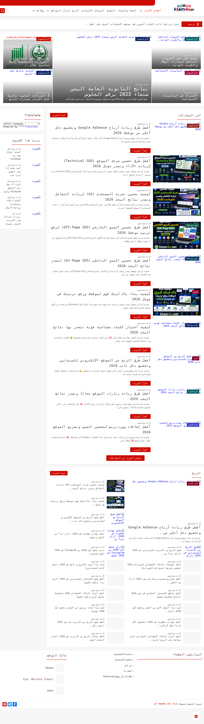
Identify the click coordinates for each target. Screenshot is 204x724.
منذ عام (15, 214)
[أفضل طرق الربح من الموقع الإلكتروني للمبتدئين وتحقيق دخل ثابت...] (115, 519)
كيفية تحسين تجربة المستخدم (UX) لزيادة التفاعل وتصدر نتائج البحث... (80, 486)
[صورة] (31, 153)
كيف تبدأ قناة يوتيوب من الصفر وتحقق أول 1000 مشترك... (79, 609)
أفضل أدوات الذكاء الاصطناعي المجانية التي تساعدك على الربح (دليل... (155, 638)
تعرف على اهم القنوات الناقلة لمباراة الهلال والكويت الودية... (179, 62)
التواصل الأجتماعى (93, 10)
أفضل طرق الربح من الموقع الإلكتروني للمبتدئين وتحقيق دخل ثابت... (82, 519)
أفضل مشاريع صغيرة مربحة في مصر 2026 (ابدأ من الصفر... (155, 581)
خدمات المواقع (60, 10)
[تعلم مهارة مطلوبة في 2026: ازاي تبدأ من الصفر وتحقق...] (115, 535)
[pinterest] (4, 704)
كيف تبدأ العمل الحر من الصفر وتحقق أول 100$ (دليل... (156, 609)
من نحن (128, 665)
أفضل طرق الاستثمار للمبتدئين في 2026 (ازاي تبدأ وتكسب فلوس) (78, 581)
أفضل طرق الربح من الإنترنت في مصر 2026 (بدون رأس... (80, 624)
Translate (31, 126)
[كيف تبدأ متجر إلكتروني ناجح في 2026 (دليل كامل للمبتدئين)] (115, 566)
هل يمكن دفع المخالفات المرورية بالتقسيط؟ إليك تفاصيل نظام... (29, 62)
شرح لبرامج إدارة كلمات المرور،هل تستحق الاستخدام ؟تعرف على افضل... (131, 24)
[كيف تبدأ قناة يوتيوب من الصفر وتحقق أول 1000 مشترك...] (115, 609)
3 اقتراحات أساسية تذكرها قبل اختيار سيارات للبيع (28, 97)
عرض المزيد (58, 115)
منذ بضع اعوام (140, 84)
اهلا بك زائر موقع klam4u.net (117, 676)
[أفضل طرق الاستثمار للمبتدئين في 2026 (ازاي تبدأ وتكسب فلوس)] (115, 580)
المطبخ (111, 10)
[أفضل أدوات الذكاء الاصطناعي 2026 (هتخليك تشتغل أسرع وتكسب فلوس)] (115, 595)
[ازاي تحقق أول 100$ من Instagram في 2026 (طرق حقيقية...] (115, 551)
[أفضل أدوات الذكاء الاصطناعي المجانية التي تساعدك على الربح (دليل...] (192, 638)
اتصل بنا (128, 670)
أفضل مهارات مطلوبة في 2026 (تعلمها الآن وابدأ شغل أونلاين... (156, 624)
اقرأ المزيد (140, 150)
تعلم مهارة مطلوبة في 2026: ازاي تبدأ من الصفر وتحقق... (79, 535)
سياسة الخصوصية (123, 654)
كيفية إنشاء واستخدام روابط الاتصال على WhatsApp (13, 204)
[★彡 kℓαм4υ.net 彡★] (184, 7)
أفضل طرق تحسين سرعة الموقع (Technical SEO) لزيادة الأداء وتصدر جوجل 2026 (107, 163)
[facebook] (15, 704)
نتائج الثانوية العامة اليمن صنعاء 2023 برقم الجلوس (109, 91)
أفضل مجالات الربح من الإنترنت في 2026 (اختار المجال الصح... (77, 638)
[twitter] (9, 704)
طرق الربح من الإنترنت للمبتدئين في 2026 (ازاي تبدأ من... (156, 552)
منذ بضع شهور (189, 55)
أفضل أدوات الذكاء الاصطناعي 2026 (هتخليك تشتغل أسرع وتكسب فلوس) (79, 595)
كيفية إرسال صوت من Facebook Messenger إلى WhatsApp (12, 156)
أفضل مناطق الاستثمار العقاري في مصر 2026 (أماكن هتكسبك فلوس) (156, 595)
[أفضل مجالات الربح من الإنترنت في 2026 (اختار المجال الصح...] (115, 638)
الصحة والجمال (127, 10)
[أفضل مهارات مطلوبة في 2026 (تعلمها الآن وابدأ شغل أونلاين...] (192, 623)
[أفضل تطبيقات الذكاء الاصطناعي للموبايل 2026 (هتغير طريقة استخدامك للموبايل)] (192, 566)
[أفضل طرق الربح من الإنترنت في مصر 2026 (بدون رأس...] (115, 623)
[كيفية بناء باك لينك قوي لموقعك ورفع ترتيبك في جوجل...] (115, 502)
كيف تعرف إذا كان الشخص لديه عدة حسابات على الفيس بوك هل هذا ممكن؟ (13, 172)
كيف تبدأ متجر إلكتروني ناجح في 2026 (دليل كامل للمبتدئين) (78, 566)
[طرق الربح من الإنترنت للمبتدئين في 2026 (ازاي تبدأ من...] (192, 551)
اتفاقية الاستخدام (123, 659)
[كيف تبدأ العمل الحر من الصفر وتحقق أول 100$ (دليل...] (192, 609)
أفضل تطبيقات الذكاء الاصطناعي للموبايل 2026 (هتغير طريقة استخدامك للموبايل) (154, 566)
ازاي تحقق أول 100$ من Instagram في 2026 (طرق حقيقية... (79, 552)
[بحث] (2, 10)
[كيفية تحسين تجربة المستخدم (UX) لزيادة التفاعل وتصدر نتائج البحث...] (115, 486)
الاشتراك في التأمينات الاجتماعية (180, 97)
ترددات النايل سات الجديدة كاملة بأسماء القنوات (12, 220)
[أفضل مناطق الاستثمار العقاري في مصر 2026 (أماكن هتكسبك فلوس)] (192, 595)
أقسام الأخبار (152, 10)
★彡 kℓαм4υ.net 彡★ (165, 703)
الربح (75, 10)
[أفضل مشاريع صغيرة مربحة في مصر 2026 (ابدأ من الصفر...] (192, 580)
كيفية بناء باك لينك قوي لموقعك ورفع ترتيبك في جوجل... (77, 503)
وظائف (40, 10)
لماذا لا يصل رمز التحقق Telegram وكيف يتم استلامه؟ (12, 188)
